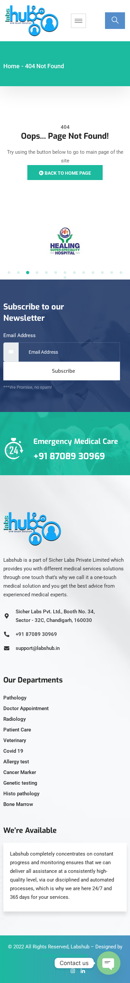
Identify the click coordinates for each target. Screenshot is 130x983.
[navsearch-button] (115, 20)
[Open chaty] (108, 963)
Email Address (19, 335)
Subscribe (63, 371)
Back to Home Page (67, 173)
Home (11, 66)
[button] (9, 272)
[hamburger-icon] (78, 21)
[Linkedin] (80, 971)
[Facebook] (50, 971)
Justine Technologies (65, 955)
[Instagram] (70, 971)
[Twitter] (60, 971)
